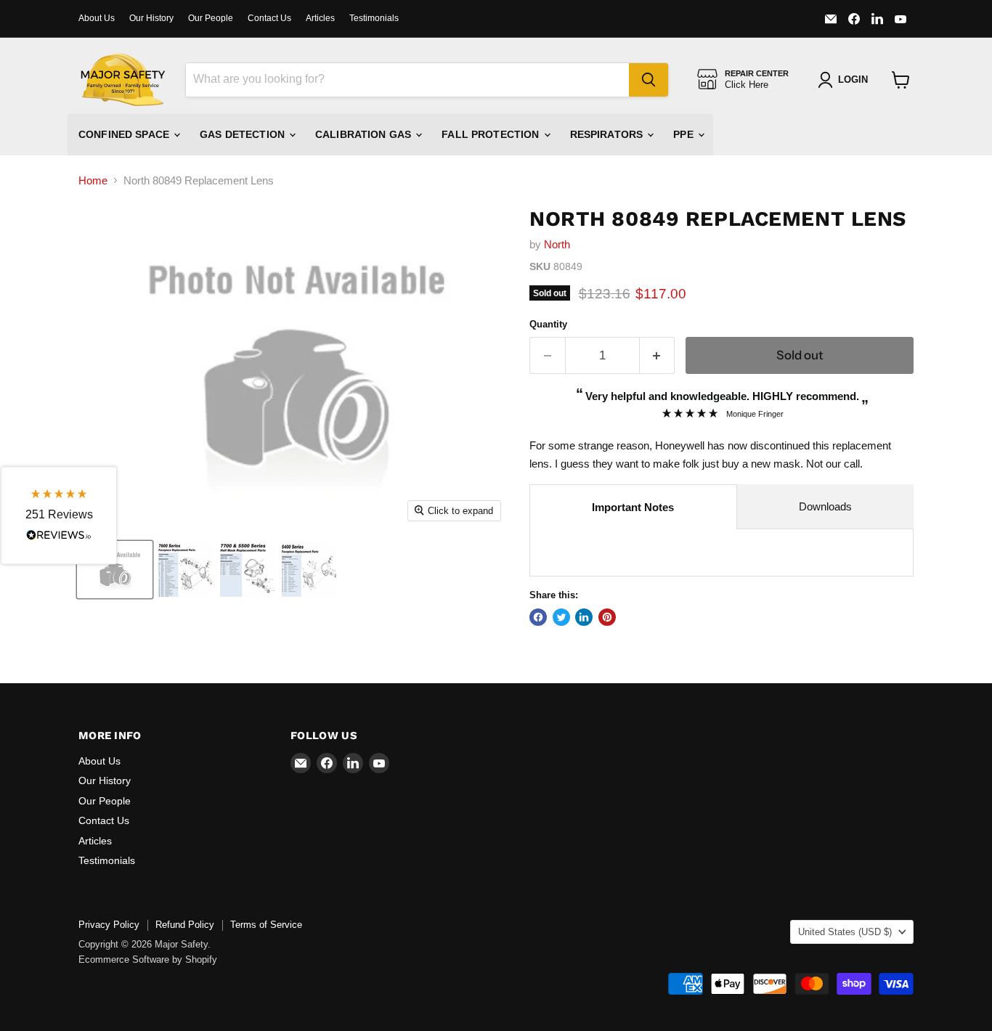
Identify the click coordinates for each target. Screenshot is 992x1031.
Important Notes (633, 507)
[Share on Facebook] (538, 617)
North (557, 244)
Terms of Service (266, 924)
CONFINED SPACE (125, 134)
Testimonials (374, 18)
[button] (59, 516)
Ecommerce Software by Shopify (147, 959)
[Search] (648, 80)
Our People (210, 18)
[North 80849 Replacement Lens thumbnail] (115, 569)
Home (92, 180)
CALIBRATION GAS (364, 134)
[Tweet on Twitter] (561, 617)
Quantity (548, 324)
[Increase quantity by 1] (657, 355)
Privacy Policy (108, 924)
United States (845, 931)
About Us (96, 18)
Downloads (825, 506)
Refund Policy (184, 924)
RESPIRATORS (608, 134)
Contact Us (269, 18)
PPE (684, 134)
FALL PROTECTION (492, 134)
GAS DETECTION (244, 134)
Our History (151, 18)
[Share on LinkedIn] (584, 617)
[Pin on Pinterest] (607, 617)
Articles (320, 18)
